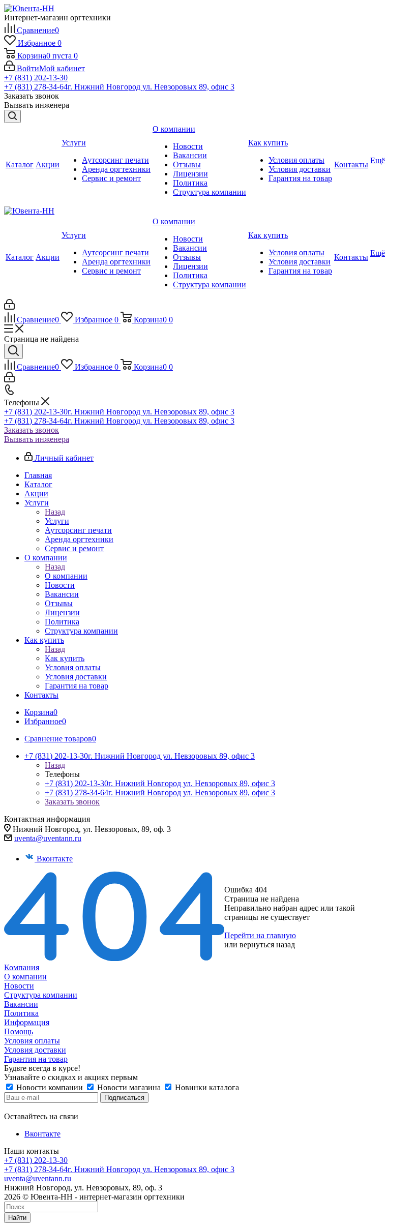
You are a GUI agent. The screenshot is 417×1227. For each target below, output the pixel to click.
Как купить (64, 658)
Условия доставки (35, 1049)
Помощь (18, 1031)
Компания (21, 967)
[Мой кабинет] (9, 307)
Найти (17, 1217)
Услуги (57, 521)
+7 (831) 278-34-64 (119, 86)
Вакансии (21, 1004)
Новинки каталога (206, 1087)
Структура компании (40, 995)
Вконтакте (55, 858)
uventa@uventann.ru (47, 838)
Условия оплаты (32, 1040)
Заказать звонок (31, 430)
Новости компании (49, 1087)
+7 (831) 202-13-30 (36, 77)
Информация (26, 1022)
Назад (55, 511)
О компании (66, 576)
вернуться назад (267, 944)
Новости (19, 985)
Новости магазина (129, 1087)
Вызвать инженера (36, 439)
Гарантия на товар (36, 1059)
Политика (21, 1013)
